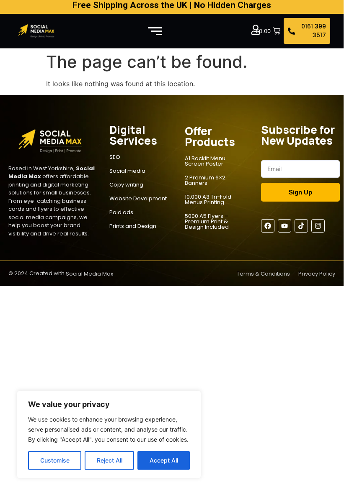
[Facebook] (267, 226)
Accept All (164, 460)
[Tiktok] (301, 226)
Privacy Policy (316, 274)
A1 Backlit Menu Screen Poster (205, 161)
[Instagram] (318, 226)
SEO (114, 157)
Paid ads (121, 212)
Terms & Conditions (263, 274)
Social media (127, 171)
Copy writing (126, 185)
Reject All (109, 460)
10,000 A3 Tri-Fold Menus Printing (208, 199)
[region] (109, 434)
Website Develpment (138, 198)
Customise (55, 460)
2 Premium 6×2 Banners (205, 180)
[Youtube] (284, 226)
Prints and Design (132, 226)
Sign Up (300, 192)
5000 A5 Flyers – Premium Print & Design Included (207, 221)
